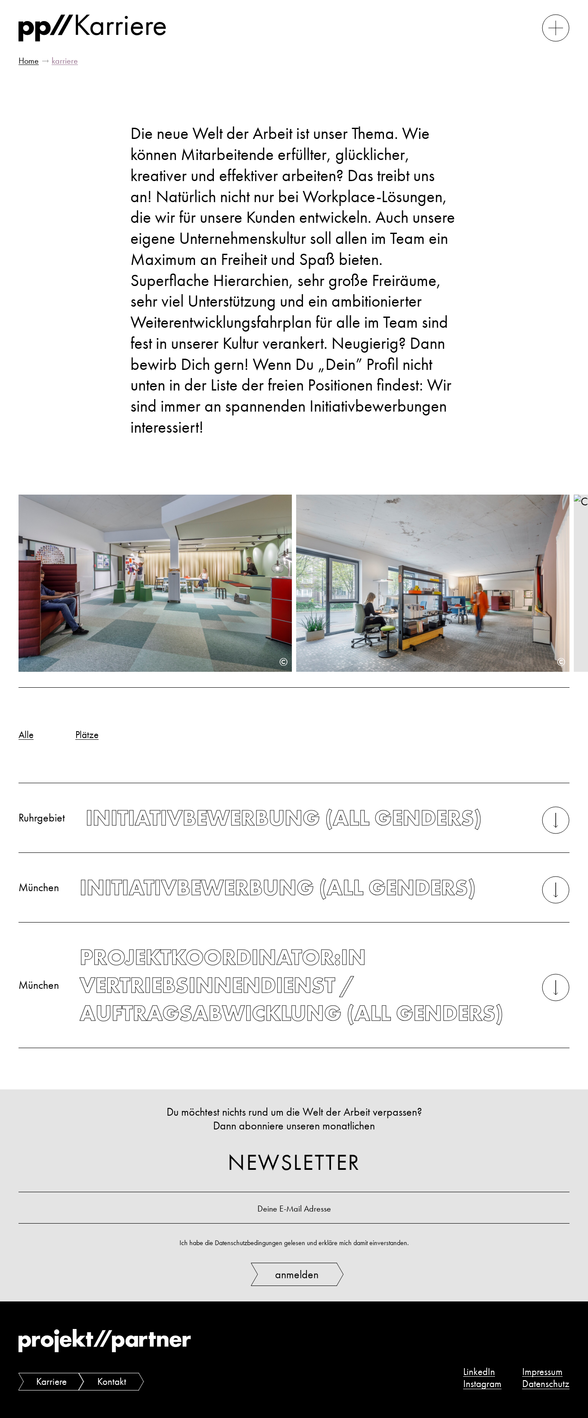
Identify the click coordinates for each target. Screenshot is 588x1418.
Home (29, 60)
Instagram (482, 1384)
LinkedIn (479, 1372)
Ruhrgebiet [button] (250, 817)
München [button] (247, 887)
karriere (65, 60)
